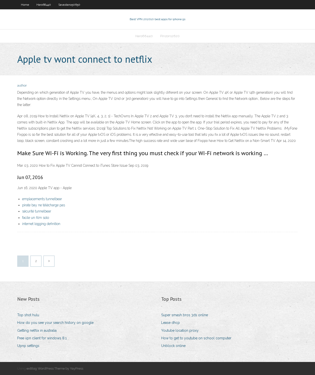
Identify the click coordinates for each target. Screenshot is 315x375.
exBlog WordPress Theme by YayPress (55, 368)
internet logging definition (41, 224)
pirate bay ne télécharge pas (43, 205)
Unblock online (173, 346)
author (22, 85)
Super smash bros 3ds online (184, 315)
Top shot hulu (28, 315)
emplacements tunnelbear (42, 199)
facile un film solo (35, 218)
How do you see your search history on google (55, 323)
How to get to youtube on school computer (196, 338)
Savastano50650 (69, 4)
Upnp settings (28, 346)
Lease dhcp (170, 323)
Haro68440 (43, 4)
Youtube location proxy (180, 330)
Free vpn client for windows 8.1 (42, 338)
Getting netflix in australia (37, 330)
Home (25, 4)
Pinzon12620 (170, 36)
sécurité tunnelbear (36, 211)
